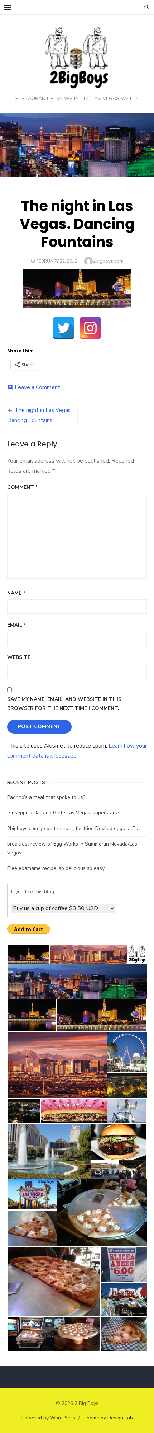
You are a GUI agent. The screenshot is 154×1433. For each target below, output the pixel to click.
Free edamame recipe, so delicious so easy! (56, 868)
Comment (22, 487)
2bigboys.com (108, 261)
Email (16, 625)
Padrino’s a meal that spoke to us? (46, 797)
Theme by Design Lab (108, 1417)
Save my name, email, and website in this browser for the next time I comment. (64, 704)
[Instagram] (90, 328)
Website (18, 657)
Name (16, 593)
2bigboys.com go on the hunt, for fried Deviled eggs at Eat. (74, 828)
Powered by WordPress (48, 1417)
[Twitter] (63, 328)
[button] (28, 954)
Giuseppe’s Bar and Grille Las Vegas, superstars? (63, 812)
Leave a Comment (37, 387)
